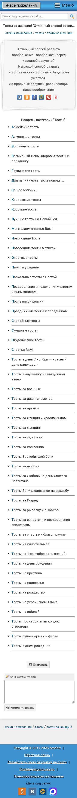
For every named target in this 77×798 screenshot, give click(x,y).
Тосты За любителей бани (32, 456)
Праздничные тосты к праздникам (40, 311)
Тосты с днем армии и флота (35, 636)
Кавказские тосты (26, 200)
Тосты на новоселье (28, 583)
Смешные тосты (24, 330)
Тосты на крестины (27, 573)
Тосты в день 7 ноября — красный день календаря (39, 361)
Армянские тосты (26, 137)
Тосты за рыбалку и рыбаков (35, 510)
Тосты (39, 33)
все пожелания (21, 5)
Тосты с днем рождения (31, 646)
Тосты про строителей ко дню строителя (35, 623)
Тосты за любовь (25, 466)
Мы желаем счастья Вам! (32, 229)
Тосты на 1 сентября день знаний (38, 554)
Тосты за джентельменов (32, 399)
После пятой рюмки (27, 301)
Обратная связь (37, 755)
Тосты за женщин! (60, 33)
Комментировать (20, 707)
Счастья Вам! (22, 350)
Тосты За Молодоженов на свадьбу (40, 491)
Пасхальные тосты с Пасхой (34, 277)
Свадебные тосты (26, 321)
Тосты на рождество (28, 592)
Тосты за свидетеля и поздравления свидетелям (41, 522)
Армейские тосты (26, 127)
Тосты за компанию (28, 447)
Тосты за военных (26, 389)
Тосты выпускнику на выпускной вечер (38, 376)
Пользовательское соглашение (39, 776)
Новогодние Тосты (26, 238)
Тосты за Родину (25, 500)
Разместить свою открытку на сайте (37, 762)
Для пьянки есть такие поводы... (38, 180)
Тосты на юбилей (25, 612)
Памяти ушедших (26, 267)
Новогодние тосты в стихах (33, 248)
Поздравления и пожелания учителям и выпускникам (42, 289)
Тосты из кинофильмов (30, 544)
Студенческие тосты (28, 340)
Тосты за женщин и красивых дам (39, 418)
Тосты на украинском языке (34, 602)
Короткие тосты (24, 209)
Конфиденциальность (37, 769)
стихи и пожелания (18, 33)
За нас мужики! (24, 190)
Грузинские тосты (26, 171)
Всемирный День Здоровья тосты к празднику (40, 158)
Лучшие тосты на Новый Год (34, 219)
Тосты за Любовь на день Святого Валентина (39, 478)
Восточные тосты (26, 146)
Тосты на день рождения (32, 563)
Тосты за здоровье (27, 437)
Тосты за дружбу (25, 408)
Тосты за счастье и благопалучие (38, 534)
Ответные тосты (25, 258)
